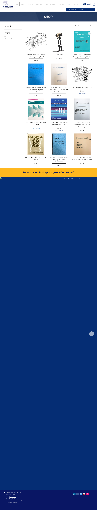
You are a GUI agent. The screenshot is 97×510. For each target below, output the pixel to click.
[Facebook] (77, 494)
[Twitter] (81, 494)
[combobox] (83, 26)
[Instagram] (87, 494)
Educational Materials (10, 39)
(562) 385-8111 (12, 497)
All (4, 36)
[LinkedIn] (74, 494)
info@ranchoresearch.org (15, 499)
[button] (50, 4)
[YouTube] (84, 494)
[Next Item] (91, 333)
